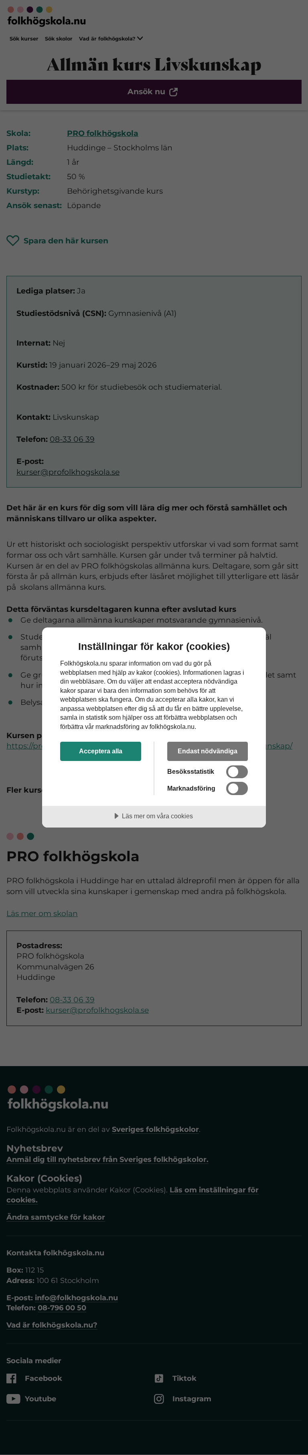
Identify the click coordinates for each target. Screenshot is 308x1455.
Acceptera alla (100, 751)
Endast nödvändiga (207, 751)
